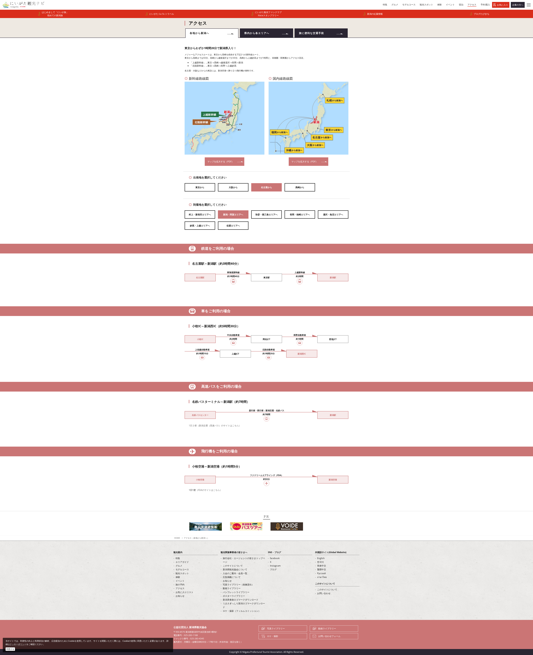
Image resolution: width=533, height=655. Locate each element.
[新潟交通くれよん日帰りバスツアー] (246, 527)
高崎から (299, 187)
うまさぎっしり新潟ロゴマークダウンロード (244, 605)
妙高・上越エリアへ (200, 225)
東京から (199, 187)
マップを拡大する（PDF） (220, 161)
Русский (321, 573)
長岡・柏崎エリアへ (300, 214)
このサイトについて (233, 565)
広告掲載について (232, 577)
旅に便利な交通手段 (311, 33)
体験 (178, 577)
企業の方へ (517, 4)
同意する (10, 649)
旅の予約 (180, 584)
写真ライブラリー (276, 628)
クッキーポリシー (18, 644)
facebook (275, 558)
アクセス (180, 588)
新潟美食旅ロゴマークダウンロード (240, 599)
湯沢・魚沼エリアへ (333, 214)
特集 (178, 558)
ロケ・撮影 (272, 636)
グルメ (179, 565)
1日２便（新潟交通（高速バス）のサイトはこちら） (215, 425)
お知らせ (180, 595)
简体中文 (321, 565)
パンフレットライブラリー (236, 592)
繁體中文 (321, 569)
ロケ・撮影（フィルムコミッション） (242, 610)
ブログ (273, 569)
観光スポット (182, 573)
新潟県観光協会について (235, 569)
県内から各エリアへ (256, 33)
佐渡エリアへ (233, 225)
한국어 (320, 561)
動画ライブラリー (232, 588)
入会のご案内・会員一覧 (235, 573)
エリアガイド (182, 561)
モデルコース (182, 569)
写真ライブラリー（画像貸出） (238, 584)
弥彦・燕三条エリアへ (266, 214)
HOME (177, 538)
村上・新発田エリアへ (200, 214)
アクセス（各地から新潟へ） (196, 538)
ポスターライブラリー (234, 595)
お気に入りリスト (184, 592)
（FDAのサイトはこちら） (209, 490)
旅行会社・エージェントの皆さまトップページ (244, 560)
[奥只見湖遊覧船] (205, 527)
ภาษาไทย (322, 577)
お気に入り (502, 4)
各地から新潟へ (199, 33)
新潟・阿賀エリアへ (233, 214)
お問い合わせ (323, 593)
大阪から (233, 187)
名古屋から (266, 187)
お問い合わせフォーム (329, 636)
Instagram (275, 565)
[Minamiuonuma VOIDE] (287, 527)
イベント (180, 580)
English (321, 558)
